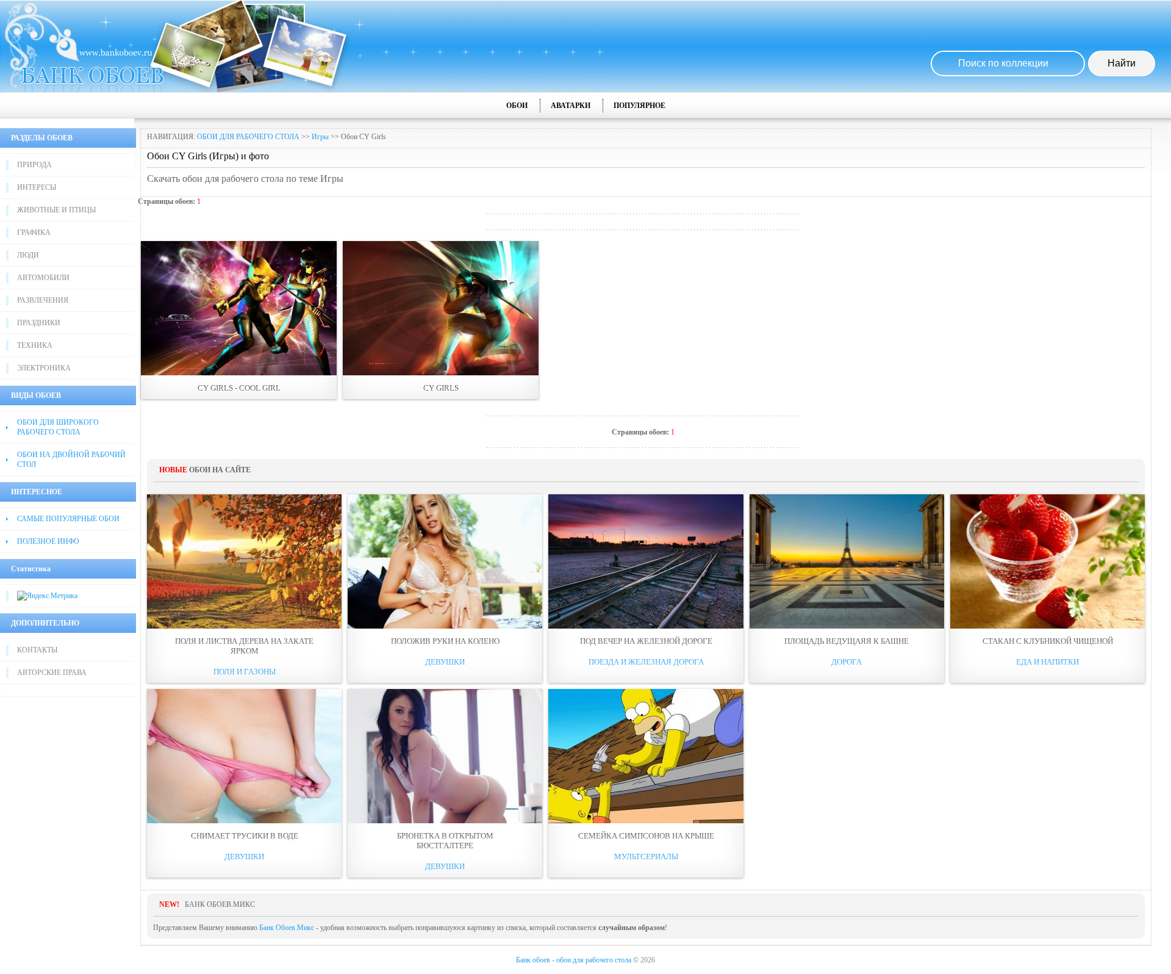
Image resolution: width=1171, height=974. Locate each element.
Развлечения (42, 300)
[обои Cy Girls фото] (441, 308)
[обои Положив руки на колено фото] (445, 561)
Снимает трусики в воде (244, 835)
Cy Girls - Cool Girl (239, 387)
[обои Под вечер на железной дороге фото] (645, 561)
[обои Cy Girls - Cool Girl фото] (239, 308)
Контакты (37, 650)
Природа (34, 165)
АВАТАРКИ (570, 105)
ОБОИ (517, 105)
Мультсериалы (646, 856)
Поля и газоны (244, 671)
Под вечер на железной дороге (646, 641)
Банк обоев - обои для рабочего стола (573, 960)
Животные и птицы (56, 210)
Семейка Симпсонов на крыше (646, 835)
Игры (320, 136)
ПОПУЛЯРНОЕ (639, 105)
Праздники (38, 323)
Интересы (36, 187)
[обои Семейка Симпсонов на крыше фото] (645, 756)
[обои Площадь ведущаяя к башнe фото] (847, 561)
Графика (34, 232)
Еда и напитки (1047, 661)
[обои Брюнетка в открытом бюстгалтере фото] (445, 756)
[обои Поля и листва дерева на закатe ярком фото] (244, 561)
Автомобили (43, 277)
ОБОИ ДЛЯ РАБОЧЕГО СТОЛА (248, 136)
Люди (28, 255)
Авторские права (52, 672)
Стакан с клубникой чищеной (1048, 641)
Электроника (44, 368)
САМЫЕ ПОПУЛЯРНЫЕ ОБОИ (68, 518)
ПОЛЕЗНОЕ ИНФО (48, 541)
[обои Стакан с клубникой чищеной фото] (1047, 561)
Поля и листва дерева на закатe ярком (244, 646)
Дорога (846, 661)
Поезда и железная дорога (646, 661)
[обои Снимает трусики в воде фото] (244, 756)
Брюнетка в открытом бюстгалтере (445, 840)
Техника (34, 345)
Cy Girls (441, 387)
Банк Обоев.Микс (286, 927)
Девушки (445, 661)
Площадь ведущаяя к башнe (846, 641)
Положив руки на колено (445, 641)
